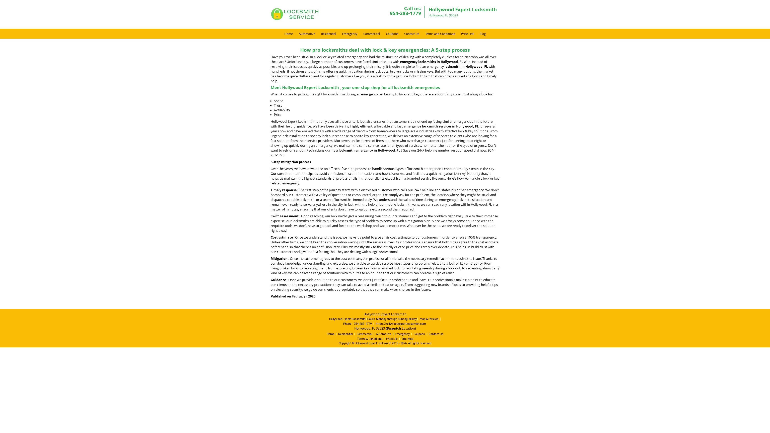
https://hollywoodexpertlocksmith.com (401, 323)
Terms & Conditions (369, 338)
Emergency (349, 34)
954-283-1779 (405, 13)
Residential (328, 34)
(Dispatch (394, 328)
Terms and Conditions (440, 34)
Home (288, 34)
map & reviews (429, 319)
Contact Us (411, 34)
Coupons (392, 34)
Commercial (371, 34)
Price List (467, 34)
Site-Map (407, 338)
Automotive (307, 34)
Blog (482, 34)
